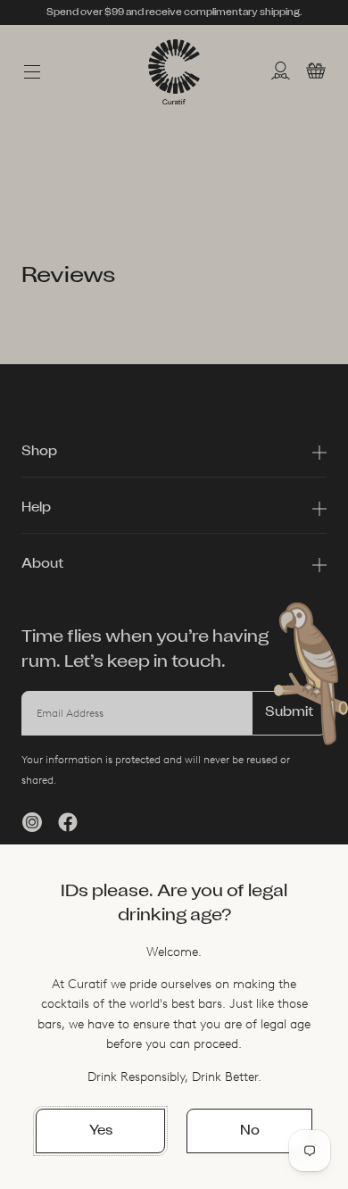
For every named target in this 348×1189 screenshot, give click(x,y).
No (250, 1131)
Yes (100, 1131)
